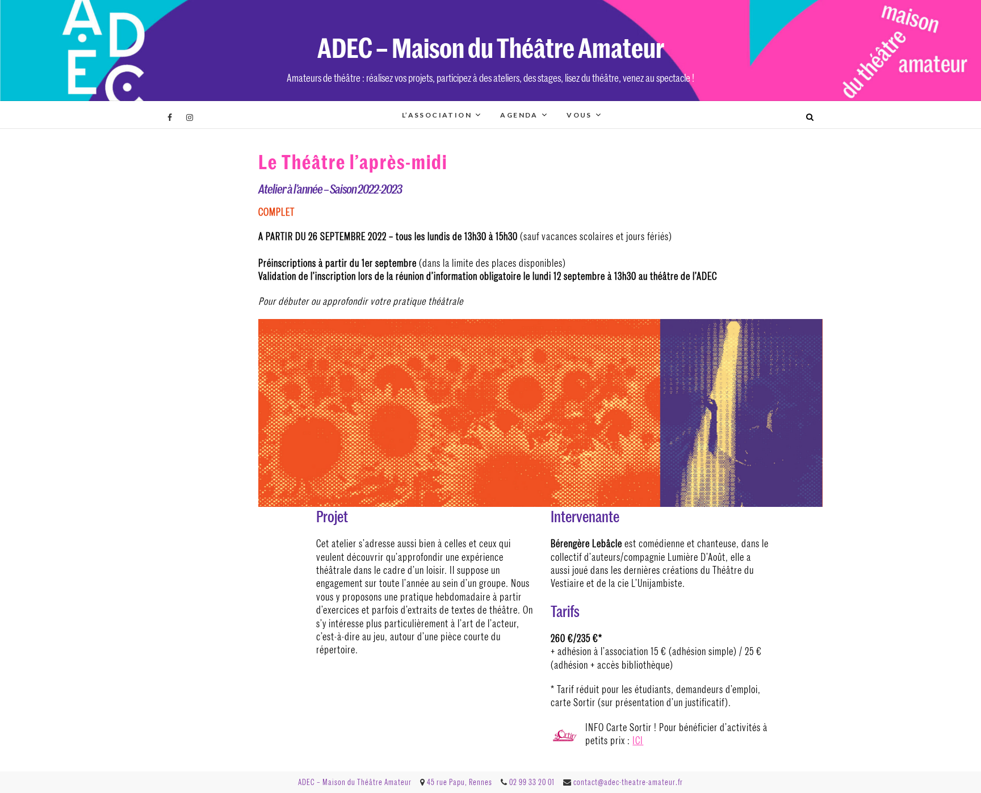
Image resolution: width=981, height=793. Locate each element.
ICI (637, 740)
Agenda (519, 115)
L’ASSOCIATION (437, 115)
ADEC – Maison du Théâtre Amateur (490, 46)
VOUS (579, 115)
